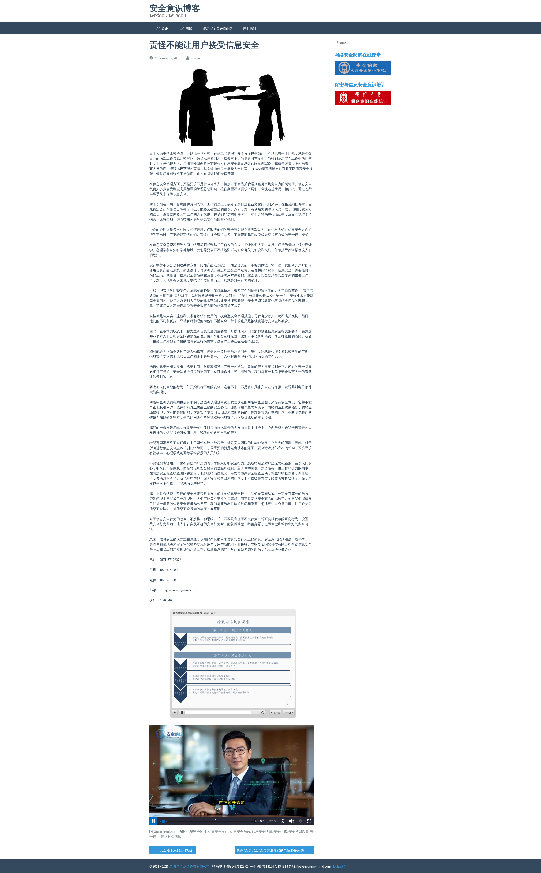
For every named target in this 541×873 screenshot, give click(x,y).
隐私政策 (340, 866)
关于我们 (249, 28)
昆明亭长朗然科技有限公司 (189, 866)
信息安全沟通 (240, 831)
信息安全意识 (218, 831)
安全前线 (185, 28)
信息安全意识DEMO (217, 28)
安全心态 (280, 831)
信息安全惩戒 (196, 831)
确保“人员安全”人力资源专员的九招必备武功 (273, 850)
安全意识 (161, 28)
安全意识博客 (174, 8)
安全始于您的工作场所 (174, 850)
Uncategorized (164, 831)
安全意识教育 (298, 831)
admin (195, 58)
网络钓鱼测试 (171, 837)
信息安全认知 (262, 831)
